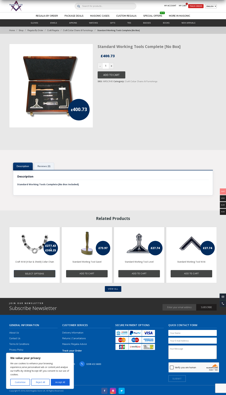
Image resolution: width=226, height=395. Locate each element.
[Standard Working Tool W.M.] (191, 243)
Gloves (34, 23)
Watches (93, 23)
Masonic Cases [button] (99, 15)
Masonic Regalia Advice (74, 344)
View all (113, 289)
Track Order (196, 6)
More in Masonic (179, 15)
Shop (21, 30)
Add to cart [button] (86, 273)
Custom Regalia (126, 15)
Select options (34, 273)
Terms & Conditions (19, 344)
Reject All (40, 382)
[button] (223, 303)
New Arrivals (188, 23)
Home (12, 30)
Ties (129, 23)
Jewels (53, 23)
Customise (20, 382)
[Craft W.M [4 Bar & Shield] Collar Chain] (35, 243)
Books (166, 23)
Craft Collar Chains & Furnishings (78, 30)
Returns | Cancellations (74, 338)
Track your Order (72, 350)
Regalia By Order (47, 15)
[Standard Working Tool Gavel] (87, 243)
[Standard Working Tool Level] (139, 243)
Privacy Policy (16, 349)
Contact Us (14, 338)
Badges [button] (147, 23)
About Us (14, 332)
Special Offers (153, 15)
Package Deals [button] (74, 15)
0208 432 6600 (93, 364)
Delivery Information (72, 332)
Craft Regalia (53, 30)
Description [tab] (23, 166)
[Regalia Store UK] (16, 6)
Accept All (60, 382)
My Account (170, 5)
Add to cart (111, 75)
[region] (40, 371)
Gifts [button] (112, 23)
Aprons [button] (73, 23)
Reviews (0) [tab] (44, 166)
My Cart (183, 5)
